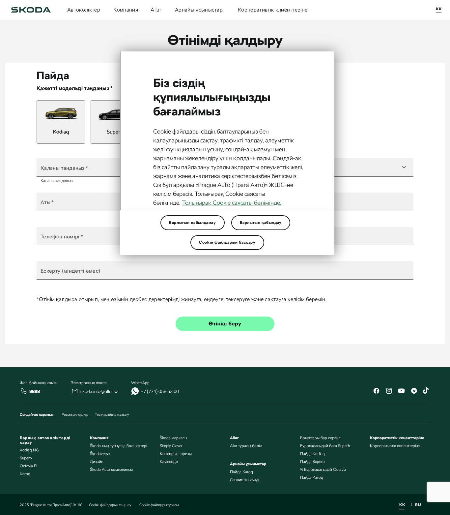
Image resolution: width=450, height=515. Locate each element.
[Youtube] (401, 391)
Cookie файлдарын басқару (227, 242)
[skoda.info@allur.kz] (75, 391)
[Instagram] (388, 391)
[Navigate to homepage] (31, 10)
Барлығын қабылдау (261, 222)
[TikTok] (426, 391)
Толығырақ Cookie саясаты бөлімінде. (231, 202)
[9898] (24, 391)
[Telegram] (413, 391)
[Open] (404, 167)
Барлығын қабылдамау (192, 222)
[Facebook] (376, 391)
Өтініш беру (225, 323)
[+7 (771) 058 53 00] (135, 391)
